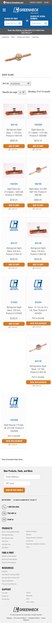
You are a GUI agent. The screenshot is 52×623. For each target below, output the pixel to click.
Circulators (5, 547)
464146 (38, 361)
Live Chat (4, 593)
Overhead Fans (6, 544)
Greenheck (5, 37)
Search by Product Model (9, 559)
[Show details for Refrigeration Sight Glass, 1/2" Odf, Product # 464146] (38, 349)
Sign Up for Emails (14, 490)
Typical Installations (7, 581)
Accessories (29, 541)
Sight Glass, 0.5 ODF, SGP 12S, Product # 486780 (38, 192)
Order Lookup (36, 2)
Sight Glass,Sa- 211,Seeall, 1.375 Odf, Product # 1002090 (38, 132)
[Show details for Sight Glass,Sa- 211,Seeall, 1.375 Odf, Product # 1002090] (38, 113)
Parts (13, 37)
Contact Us (5, 596)
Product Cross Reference (9, 584)
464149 (14, 124)
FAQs (27, 599)
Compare (14, 150)
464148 (38, 243)
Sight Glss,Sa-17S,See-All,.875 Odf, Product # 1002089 (14, 428)
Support (6, 589)
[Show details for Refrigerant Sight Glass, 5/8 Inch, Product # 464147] (14, 231)
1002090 (38, 124)
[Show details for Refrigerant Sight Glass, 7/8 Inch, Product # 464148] (38, 231)
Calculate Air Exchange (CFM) (10, 574)
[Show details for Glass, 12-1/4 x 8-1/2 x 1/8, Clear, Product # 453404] (38, 290)
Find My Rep (5, 599)
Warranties (29, 596)
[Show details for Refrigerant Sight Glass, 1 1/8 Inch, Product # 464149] (14, 113)
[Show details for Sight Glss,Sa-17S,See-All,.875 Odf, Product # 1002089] (14, 408)
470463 (14, 302)
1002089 (14, 420)
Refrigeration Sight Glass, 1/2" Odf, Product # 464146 (38, 369)
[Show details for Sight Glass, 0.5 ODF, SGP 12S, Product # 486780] (38, 172)
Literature (4, 571)
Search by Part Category (9, 562)
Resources (8, 568)
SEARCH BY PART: (11, 19)
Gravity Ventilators (31, 531)
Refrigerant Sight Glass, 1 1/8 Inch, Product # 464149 (14, 132)
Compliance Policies (33, 618)
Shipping (9, 618)
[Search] (19, 23)
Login (46, 2)
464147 (14, 243)
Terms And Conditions (20, 618)
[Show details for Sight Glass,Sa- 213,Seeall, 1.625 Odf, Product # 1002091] (14, 172)
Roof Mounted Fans (7, 535)
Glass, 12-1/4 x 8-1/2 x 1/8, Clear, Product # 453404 (38, 310)
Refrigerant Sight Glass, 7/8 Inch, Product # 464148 (38, 251)
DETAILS (25, 32)
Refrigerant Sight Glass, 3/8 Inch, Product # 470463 (14, 310)
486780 (38, 184)
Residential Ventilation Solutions (35, 544)
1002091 (14, 184)
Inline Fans (5, 541)
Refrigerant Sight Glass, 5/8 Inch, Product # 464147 (14, 251)
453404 (38, 302)
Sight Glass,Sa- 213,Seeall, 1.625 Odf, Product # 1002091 (14, 192)
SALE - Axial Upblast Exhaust (10, 532)
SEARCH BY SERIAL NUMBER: (37, 17)
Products (7, 528)
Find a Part (8, 552)
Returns (28, 592)
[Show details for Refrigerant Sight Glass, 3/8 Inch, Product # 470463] (14, 290)
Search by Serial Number (9, 556)
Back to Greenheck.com (14, 2)
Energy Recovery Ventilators (34, 538)
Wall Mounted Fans (7, 538)
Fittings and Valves (23, 37)
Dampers (28, 534)
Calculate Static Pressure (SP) (11, 578)
